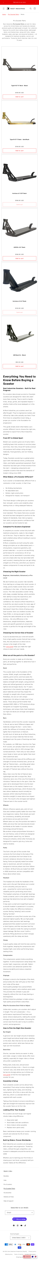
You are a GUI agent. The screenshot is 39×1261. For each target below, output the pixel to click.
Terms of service (18, 1254)
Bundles (6, 1176)
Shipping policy (20, 1257)
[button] (4, 9)
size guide (9, 646)
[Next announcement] (36, 2)
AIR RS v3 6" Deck (19, 247)
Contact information (30, 1254)
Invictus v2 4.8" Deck (19, 301)
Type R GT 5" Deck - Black (19, 85)
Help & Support (8, 1201)
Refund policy (9, 1254)
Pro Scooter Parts (13, 14)
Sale (5, 1180)
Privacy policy (32, 1251)
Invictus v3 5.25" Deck (19, 193)
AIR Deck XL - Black (19, 355)
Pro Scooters (8, 1184)
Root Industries (12, 1251)
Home (4, 14)
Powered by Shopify (21, 1251)
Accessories (7, 1192)
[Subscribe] (32, 1212)
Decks (22, 14)
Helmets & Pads (9, 1197)
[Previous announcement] (3, 2)
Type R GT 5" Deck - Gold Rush (19, 139)
